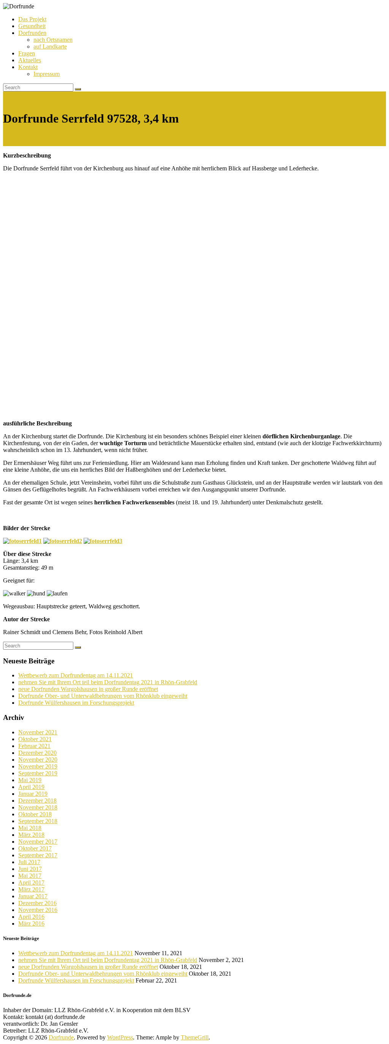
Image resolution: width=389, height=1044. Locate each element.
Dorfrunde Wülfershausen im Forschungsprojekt (76, 702)
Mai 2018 (29, 828)
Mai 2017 (29, 875)
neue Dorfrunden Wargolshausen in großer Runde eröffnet (88, 689)
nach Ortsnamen (53, 39)
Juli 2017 (29, 862)
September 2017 (37, 855)
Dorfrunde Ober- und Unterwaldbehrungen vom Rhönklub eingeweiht (102, 696)
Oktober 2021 (35, 739)
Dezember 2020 (37, 753)
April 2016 (31, 916)
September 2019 (37, 773)
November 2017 (37, 841)
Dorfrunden (32, 33)
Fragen (26, 53)
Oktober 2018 (35, 814)
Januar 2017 (32, 896)
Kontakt (28, 67)
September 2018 (37, 821)
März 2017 (31, 889)
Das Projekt (32, 19)
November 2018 (37, 807)
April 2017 (31, 882)
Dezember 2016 (37, 903)
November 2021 (37, 732)
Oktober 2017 (35, 848)
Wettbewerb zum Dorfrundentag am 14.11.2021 (75, 675)
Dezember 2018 (37, 800)
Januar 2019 (32, 793)
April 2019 (31, 787)
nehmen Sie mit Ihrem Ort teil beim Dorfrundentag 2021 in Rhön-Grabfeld (107, 682)
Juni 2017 (30, 869)
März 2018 (31, 834)
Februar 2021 (34, 746)
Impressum (46, 74)
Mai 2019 (29, 780)
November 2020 (37, 759)
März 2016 (31, 923)
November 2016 (37, 910)
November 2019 (37, 766)
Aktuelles (29, 60)
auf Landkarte (50, 46)
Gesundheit (32, 26)
